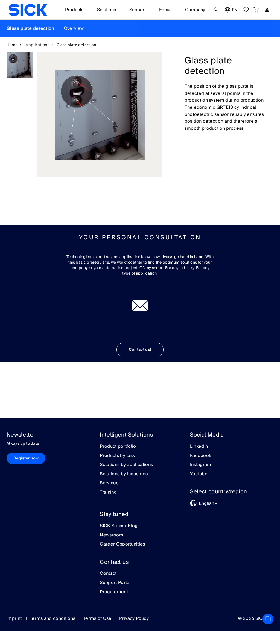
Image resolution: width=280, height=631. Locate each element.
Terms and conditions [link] (53, 618)
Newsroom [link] (111, 535)
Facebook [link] (200, 455)
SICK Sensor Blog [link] (119, 526)
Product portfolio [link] (118, 446)
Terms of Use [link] (98, 618)
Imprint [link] (15, 618)
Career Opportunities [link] (122, 544)
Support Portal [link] (115, 582)
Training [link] (108, 492)
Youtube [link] (199, 474)
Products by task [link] (117, 455)
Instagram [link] (200, 464)
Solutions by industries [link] (124, 474)
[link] (28, 10)
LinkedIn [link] (199, 446)
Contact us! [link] (140, 349)
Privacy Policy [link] (133, 618)
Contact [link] (108, 573)
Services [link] (109, 483)
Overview (74, 28)
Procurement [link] (114, 592)
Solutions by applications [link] (126, 464)
